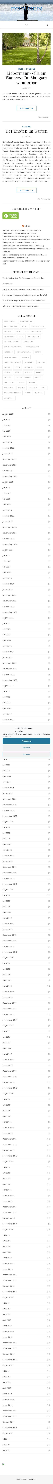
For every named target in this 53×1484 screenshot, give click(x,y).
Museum (28, 367)
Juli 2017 (6, 1031)
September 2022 (9, 680)
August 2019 (7, 889)
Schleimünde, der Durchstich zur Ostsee (19, 233)
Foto (21, 336)
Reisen (22, 383)
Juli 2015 (6, 1167)
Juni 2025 (6, 493)
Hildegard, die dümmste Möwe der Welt (19, 242)
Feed (28, 225)
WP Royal (32, 1479)
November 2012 (9, 1348)
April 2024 (6, 572)
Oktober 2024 (8, 538)
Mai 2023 (6, 634)
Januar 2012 (7, 1405)
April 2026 (6, 436)
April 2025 (6, 504)
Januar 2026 (7, 453)
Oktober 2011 (8, 1422)
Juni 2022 (6, 697)
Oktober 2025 (8, 470)
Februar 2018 (8, 991)
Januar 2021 (7, 793)
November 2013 (9, 1280)
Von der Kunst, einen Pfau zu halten (24, 306)
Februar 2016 (8, 1127)
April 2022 (6, 708)
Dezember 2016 (9, 1071)
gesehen (26, 127)
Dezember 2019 (9, 867)
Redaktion (9, 383)
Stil (44, 388)
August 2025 (7, 482)
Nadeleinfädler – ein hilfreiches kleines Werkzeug (23, 245)
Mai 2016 (6, 1110)
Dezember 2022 (9, 663)
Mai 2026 (6, 431)
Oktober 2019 (8, 878)
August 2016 (7, 1093)
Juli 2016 (6, 1099)
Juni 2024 (6, 561)
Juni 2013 (6, 1308)
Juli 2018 (6, 963)
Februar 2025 (8, 516)
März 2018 (7, 986)
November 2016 (9, 1076)
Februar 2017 (8, 1059)
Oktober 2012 (8, 1354)
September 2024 (9, 544)
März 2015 (7, 1190)
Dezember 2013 (9, 1274)
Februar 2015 (8, 1195)
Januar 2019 (7, 929)
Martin (5, 300)
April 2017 (6, 1048)
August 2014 (7, 1229)
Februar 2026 (8, 448)
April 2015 (6, 1184)
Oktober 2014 (8, 1218)
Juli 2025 (6, 487)
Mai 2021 (6, 770)
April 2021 (6, 776)
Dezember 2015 (9, 1139)
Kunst (7, 367)
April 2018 (6, 980)
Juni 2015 (6, 1173)
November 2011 (9, 1416)
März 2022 (7, 714)
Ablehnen (26, 748)
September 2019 (9, 884)
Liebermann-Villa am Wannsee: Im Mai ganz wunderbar (26, 77)
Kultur (41, 362)
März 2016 (7, 1122)
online (28, 372)
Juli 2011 (6, 1439)
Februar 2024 (8, 583)
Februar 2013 (8, 1331)
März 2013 (7, 1325)
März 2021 (7, 782)
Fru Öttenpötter (12, 347)
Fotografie (33, 336)
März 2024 (7, 578)
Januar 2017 (7, 1065)
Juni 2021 (6, 765)
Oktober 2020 (8, 810)
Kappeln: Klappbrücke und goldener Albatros (21, 236)
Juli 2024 (6, 555)
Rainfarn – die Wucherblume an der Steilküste (21, 230)
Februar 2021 (8, 787)
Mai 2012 (6, 1382)
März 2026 (7, 442)
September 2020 (9, 816)
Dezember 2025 (9, 459)
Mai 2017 (6, 1042)
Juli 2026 (6, 419)
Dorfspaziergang (33, 331)
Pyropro (30, 69)
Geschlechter (32, 347)
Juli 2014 (6, 1235)
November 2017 (9, 1008)
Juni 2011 (6, 1444)
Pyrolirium (26, 9)
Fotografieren (11, 342)
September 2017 (9, 1020)
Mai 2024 (6, 567)
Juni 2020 (6, 833)
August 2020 (7, 821)
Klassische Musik (12, 362)
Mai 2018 (6, 974)
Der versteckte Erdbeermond (15, 257)
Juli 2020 (6, 827)
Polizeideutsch (23, 377)
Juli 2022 (6, 691)
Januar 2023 (7, 657)
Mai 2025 (6, 499)
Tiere (27, 393)
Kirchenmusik (10, 357)
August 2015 (7, 1161)
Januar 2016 (7, 1133)
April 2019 (6, 912)
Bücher (7, 331)
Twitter (39, 393)
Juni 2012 (6, 1376)
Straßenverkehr (12, 393)
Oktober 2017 (8, 1014)
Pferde (39, 372)
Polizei (7, 377)
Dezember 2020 (9, 799)
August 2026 (7, 414)
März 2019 (7, 918)
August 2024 (7, 550)
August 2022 (7, 685)
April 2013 (6, 1320)
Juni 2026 (6, 425)
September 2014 (9, 1223)
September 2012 (9, 1359)
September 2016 (9, 1088)
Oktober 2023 (8, 606)
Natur (18, 372)
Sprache (33, 388)
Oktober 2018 (8, 946)
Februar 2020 (8, 855)
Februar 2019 (8, 923)
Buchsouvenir (37, 326)
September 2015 (9, 1156)
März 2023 (7, 646)
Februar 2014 (8, 1263)
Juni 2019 (6, 901)
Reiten (32, 383)
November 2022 (9, 668)
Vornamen (9, 398)
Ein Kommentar (44, 199)
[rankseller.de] (26, 1464)
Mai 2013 (6, 1314)
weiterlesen (26, 108)
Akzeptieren (26, 741)
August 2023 (7, 617)
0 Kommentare (45, 117)
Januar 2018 (7, 997)
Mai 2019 (6, 906)
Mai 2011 (6, 1450)
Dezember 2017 (9, 1003)
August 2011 (7, 1433)
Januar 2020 (7, 861)
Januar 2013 (7, 1337)
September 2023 (9, 612)
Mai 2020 (6, 838)
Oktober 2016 (8, 1082)
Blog (24, 326)
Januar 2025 (7, 521)
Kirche (38, 352)
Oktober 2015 (8, 1150)
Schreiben (9, 388)
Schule (21, 388)
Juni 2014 (6, 1240)
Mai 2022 (6, 702)
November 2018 (9, 940)
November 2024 (9, 533)
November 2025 (9, 465)
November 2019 (9, 872)
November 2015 (9, 1144)
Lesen (17, 367)
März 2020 (7, 850)
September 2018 (9, 952)
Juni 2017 (6, 1037)
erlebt (21, 69)
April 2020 (6, 844)
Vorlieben (26, 754)
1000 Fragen (9, 321)
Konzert (29, 362)
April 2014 (6, 1252)
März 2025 (7, 510)
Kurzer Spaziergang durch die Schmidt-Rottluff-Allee (24, 255)
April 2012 (6, 1388)
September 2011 (9, 1427)
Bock (4, 289)
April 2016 (6, 1116)
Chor (18, 331)
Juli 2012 (6, 1371)
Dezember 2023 (9, 595)
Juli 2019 (6, 895)
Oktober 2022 (8, 674)
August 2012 (7, 1365)
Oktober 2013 (8, 1286)
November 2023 (9, 600)
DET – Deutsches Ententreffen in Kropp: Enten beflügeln (26, 239)
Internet (8, 352)
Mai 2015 (6, 1178)
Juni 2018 (6, 969)
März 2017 (7, 1054)
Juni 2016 (6, 1105)
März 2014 (7, 1257)
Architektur (26, 321)
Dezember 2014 (9, 1206)
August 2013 (7, 1297)
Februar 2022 (8, 719)
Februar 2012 (8, 1399)
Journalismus (24, 352)
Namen (7, 372)
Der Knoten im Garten (26, 131)
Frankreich (28, 342)
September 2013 (9, 1291)
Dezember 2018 (9, 935)
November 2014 (9, 1212)
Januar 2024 (7, 589)
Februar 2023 (8, 651)
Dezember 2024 (9, 527)
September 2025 (9, 476)
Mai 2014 (6, 1246)
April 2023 (6, 640)
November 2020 (9, 804)
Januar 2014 (7, 1269)
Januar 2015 (7, 1201)
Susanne (6, 295)
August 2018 (7, 957)
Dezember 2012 (9, 1342)
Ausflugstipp (10, 326)
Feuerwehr (9, 336)
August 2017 (7, 1025)
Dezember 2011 (9, 1410)
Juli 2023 (6, 623)
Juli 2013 (6, 1303)
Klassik (25, 357)
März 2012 (7, 1393)
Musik (39, 367)
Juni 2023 (6, 629)
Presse (38, 377)
